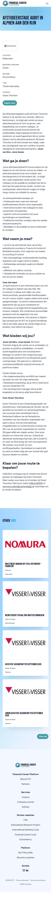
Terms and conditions (37, 880)
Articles (25, 807)
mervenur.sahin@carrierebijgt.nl (18, 486)
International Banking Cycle (25, 829)
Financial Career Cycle (25, 834)
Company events (25, 802)
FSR (26, 820)
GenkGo (28, 884)
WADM (22, 884)
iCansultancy (25, 839)
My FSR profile (25, 852)
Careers (25, 797)
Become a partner (25, 857)
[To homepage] (14, 3)
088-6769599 (36, 483)
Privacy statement (22, 880)
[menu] (46, 3)
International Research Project (25, 825)
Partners (25, 784)
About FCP (25, 779)
